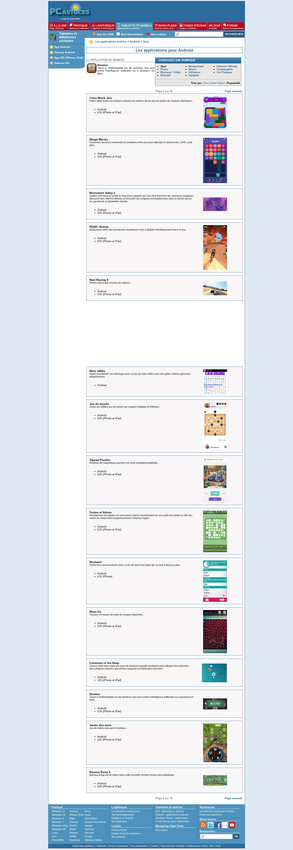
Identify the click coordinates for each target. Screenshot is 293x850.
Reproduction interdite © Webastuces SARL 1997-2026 (191, 846)
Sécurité (89, 832)
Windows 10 (58, 815)
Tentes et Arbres (100, 512)
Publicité (101, 846)
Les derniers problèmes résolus (217, 811)
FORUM (233, 26)
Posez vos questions (211, 814)
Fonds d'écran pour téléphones (172, 821)
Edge (72, 818)
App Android (62, 46)
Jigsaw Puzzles (99, 459)
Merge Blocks (98, 139)
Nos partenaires (139, 846)
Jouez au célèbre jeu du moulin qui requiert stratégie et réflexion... (125, 406)
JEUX (214, 26)
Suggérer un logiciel (122, 818)
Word (87, 811)
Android (73, 811)
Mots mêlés (97, 371)
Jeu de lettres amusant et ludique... (108, 728)
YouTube (89, 829)
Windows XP (59, 829)
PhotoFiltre (58, 840)
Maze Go (95, 611)
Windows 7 (58, 822)
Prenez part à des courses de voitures (109, 282)
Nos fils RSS (105, 34)
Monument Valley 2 (102, 192)
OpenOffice (91, 818)
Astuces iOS (61, 63)
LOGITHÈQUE (103, 26)
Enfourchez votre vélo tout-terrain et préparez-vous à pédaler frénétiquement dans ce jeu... (138, 229)
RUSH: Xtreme (98, 226)
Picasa (88, 836)
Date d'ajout (218, 83)
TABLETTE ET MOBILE (134, 26)
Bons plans (161, 830)
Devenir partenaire (118, 846)
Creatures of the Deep (104, 663)
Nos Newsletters (132, 34)
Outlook (73, 832)
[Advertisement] (166, 11)
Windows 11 (58, 811)
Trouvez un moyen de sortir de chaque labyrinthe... (116, 614)
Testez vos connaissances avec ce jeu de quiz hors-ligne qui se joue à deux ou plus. (135, 565)
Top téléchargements (122, 814)
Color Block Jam (100, 98)
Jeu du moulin (99, 403)
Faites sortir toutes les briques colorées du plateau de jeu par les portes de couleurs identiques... (141, 101)
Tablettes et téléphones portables (68, 37)
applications (167, 811)
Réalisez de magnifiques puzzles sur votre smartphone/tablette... (124, 462)
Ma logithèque (119, 821)
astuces (180, 811)
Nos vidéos (158, 34)
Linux (55, 832)
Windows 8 (58, 818)
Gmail (72, 829)
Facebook (74, 840)
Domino (102, 65)
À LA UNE (58, 26)
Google (89, 825)
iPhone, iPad (76, 815)
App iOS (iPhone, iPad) (68, 57)
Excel (88, 815)
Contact (154, 846)
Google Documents (95, 822)
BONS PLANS (165, 26)
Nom (206, 83)
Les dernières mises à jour (125, 811)
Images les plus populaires (126, 833)
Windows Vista (60, 825)
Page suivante (233, 91)
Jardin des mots (100, 725)
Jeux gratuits (118, 836)
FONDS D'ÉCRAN (192, 26)
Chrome (73, 822)
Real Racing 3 (98, 279)
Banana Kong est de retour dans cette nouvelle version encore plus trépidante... (132, 775)
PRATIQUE (79, 26)
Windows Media (93, 840)
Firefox (73, 825)
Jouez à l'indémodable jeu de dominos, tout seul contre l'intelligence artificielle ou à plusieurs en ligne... (125, 71)
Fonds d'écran (119, 830)
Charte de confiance (83, 846)
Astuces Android (64, 52)
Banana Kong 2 (99, 772)
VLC (54, 836)
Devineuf (95, 562)
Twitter (72, 836)
